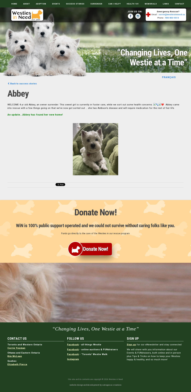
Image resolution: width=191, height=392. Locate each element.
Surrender (96, 4)
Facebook (73, 344)
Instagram (73, 359)
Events (56, 4)
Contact (179, 4)
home (14, 4)
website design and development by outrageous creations (96, 385)
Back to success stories (23, 83)
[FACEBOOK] (131, 16)
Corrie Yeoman (16, 348)
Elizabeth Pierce (17, 364)
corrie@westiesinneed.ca (172, 15)
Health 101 (133, 4)
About (26, 4)
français (169, 77)
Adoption (41, 4)
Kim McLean (14, 356)
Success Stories (75, 4)
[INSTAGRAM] (138, 16)
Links (166, 4)
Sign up (131, 344)
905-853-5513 (172, 18)
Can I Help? (114, 4)
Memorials (151, 4)
